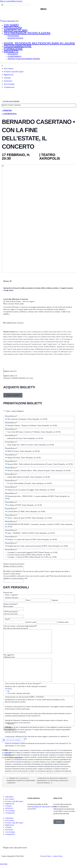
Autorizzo (10, 724)
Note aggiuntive (8, 655)
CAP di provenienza (10, 611)
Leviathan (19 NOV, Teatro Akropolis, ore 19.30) (24, 505)
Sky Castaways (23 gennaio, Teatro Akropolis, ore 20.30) (27, 419)
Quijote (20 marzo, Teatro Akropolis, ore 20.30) (24, 458)
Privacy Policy (45, 856)
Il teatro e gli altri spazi (14, 801)
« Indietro (7, 110)
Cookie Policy (57, 856)
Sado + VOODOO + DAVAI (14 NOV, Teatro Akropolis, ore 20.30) (31, 533)
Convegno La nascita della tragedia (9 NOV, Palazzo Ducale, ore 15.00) (32, 552)
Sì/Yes (9, 689)
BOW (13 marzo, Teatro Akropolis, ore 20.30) (23, 451)
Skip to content (6, 1)
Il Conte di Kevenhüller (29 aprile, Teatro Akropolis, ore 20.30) (29, 483)
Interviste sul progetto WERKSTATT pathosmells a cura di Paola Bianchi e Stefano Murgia (52, 780)
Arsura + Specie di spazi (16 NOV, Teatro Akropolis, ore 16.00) (29, 518)
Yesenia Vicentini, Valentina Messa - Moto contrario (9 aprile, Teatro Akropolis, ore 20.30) (38, 470)
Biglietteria (9, 804)
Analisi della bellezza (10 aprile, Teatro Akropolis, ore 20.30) (28, 477)
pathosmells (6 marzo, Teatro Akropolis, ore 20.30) (25, 438)
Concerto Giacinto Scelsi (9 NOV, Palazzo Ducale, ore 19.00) (28, 555)
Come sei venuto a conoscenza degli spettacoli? (20, 626)
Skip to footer (17, 1)
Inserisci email (31, 622)
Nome (28, 600)
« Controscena (9, 114)
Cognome (54, 600)
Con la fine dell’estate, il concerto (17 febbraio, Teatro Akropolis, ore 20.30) (33, 432)
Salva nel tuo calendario (13, 740)
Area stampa (10, 810)
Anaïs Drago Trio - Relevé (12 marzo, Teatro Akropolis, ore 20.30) (30, 445)
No (8, 691)
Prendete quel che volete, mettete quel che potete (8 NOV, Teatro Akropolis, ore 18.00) (37, 546)
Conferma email (62, 622)
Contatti (8, 806)
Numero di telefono (10, 604)
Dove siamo (9, 799)
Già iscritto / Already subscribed (18, 693)
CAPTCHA (7, 727)
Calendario (9, 797)
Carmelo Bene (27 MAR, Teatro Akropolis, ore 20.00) (26, 511)
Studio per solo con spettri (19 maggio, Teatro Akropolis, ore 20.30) (31, 490)
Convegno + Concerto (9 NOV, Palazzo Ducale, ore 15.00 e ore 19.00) (32, 557)
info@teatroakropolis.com (43, 807)
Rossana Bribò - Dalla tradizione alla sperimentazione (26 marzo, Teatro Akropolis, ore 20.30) (40, 464)
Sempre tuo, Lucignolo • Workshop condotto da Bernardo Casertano (21, 780)
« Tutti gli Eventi (10, 101)
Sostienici (9, 808)
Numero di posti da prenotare (13, 564)
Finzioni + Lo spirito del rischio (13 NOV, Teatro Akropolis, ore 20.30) (32, 539)
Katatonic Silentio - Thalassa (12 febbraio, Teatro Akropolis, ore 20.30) (32, 425)
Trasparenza (10, 813)
